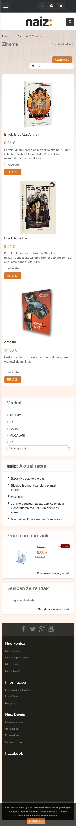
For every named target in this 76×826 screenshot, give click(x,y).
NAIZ (13, 442)
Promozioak (12, 735)
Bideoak (23, 36)
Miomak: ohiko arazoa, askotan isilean (36, 519)
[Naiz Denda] (39, 21)
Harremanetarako (14, 722)
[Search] (70, 22)
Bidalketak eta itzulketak (18, 690)
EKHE (13, 422)
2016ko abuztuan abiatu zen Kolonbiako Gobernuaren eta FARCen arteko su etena (38, 508)
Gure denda (11, 728)
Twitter (33, 629)
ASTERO (15, 415)
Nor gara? (10, 703)
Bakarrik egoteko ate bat (27, 478)
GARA (14, 428)
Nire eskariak (12, 670)
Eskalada (17, 496)
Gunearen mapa (14, 742)
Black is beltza (15, 238)
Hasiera (7, 36)
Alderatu (13, 164)
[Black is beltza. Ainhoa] (38, 104)
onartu (36, 821)
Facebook (24, 629)
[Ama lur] (38, 311)
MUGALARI (17, 435)
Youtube (52, 629)
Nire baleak (11, 664)
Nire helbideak (13, 651)
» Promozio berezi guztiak (52, 573)
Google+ (42, 629)
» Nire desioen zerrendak (53, 609)
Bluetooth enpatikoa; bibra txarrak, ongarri (34, 487)
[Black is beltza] (38, 207)
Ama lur (10, 342)
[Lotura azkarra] (51, 6)
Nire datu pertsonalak (17, 657)
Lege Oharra (12, 696)
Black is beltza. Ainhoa (21, 134)
